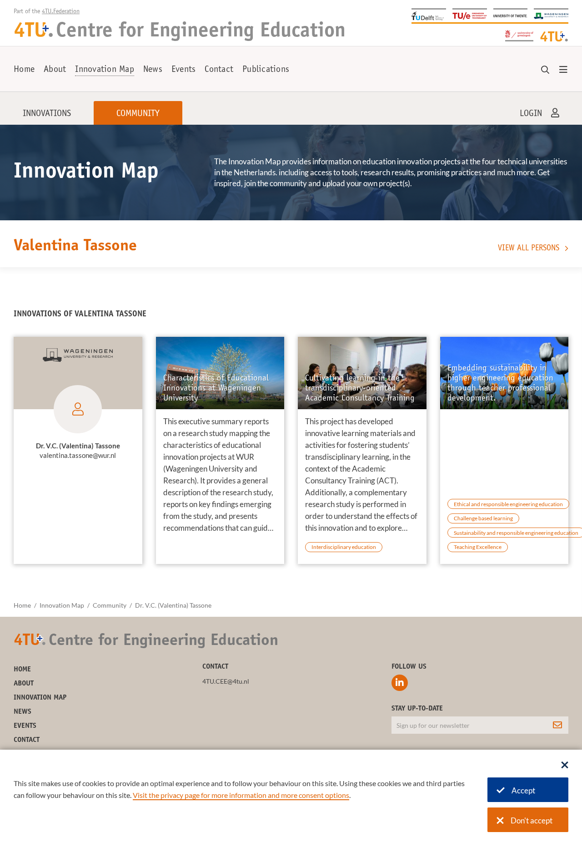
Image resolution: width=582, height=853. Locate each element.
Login (531, 114)
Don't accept (531, 820)
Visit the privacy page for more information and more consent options (241, 795)
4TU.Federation (61, 12)
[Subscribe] (557, 725)
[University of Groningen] (519, 34)
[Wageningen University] (551, 15)
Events (183, 70)
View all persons (528, 248)
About (55, 70)
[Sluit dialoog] (564, 765)
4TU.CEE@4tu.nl (225, 681)
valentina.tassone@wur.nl (78, 455)
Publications (265, 70)
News (152, 70)
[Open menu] (563, 70)
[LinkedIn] (399, 683)
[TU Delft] (428, 15)
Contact (219, 70)
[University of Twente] (510, 15)
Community (138, 114)
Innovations (47, 114)
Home (24, 70)
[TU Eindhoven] (469, 15)
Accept (523, 790)
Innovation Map (104, 70)
